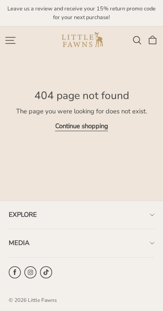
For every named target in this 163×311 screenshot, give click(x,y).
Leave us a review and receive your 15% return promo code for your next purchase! (82, 13)
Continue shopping (81, 126)
